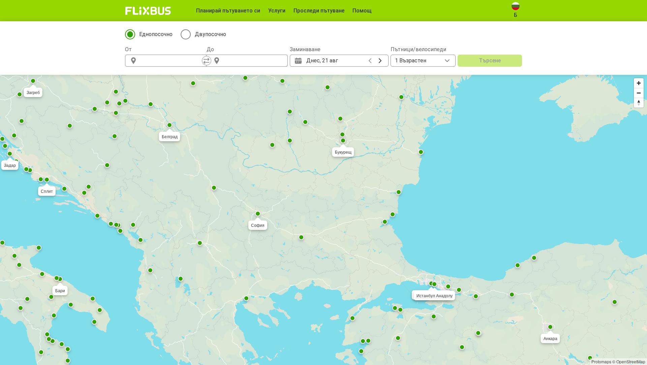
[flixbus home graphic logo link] (148, 11)
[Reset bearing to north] (639, 103)
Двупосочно (210, 34)
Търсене (490, 60)
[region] (323, 220)
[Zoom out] (639, 93)
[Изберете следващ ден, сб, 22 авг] (380, 61)
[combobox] (172, 61)
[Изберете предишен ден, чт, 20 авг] (370, 61)
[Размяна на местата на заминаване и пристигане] (206, 60)
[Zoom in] (639, 83)
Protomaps (601, 361)
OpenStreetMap (630, 361)
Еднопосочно (156, 34)
